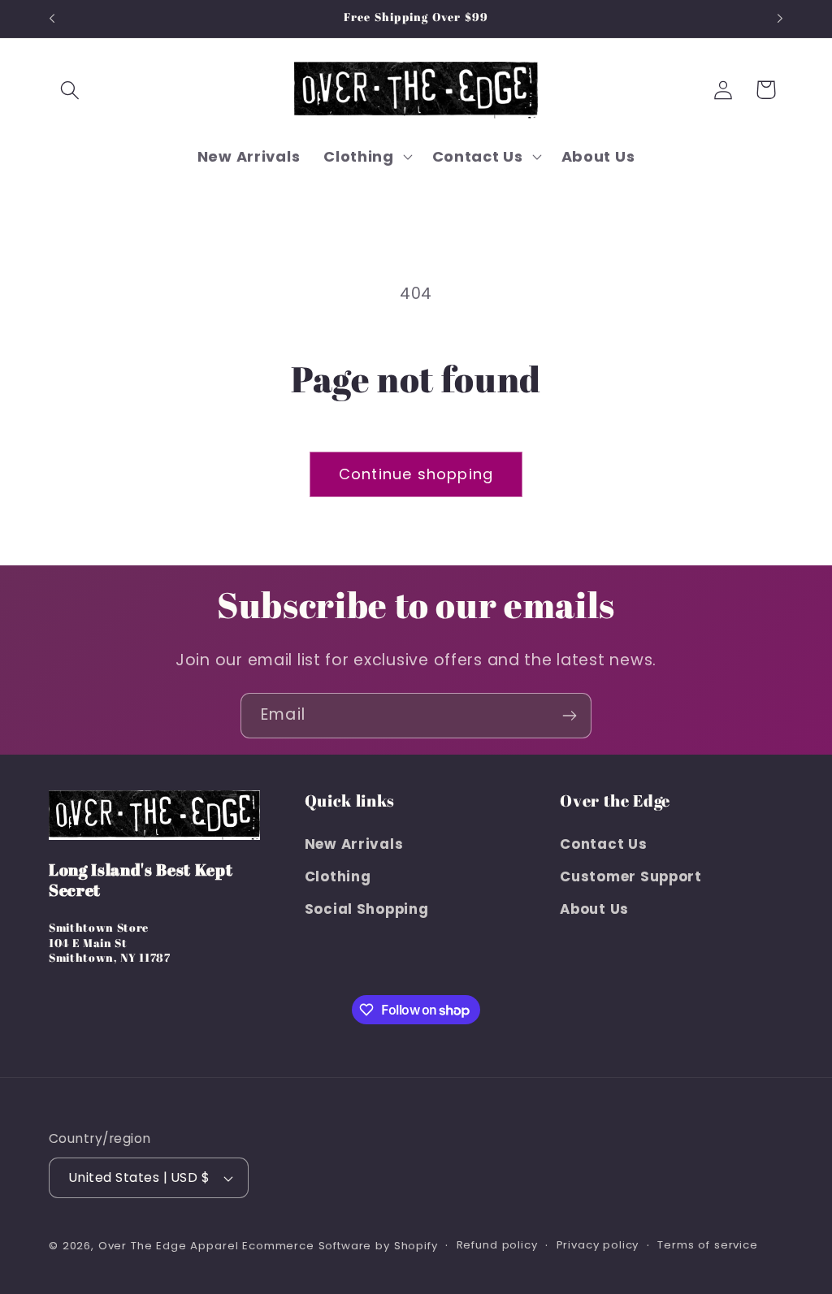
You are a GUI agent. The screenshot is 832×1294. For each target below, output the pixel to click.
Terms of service (707, 1245)
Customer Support (631, 876)
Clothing (338, 876)
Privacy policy (598, 1245)
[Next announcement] (780, 18)
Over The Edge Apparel (168, 1245)
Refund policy (497, 1245)
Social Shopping (367, 909)
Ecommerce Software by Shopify (339, 1245)
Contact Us (603, 844)
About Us (594, 909)
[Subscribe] (569, 715)
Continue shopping (416, 474)
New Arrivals (354, 844)
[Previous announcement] (52, 18)
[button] (70, 89)
